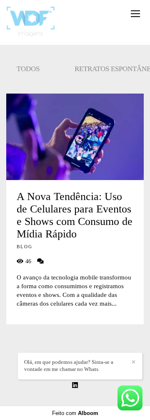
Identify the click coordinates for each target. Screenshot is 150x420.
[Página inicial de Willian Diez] (30, 22)
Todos (28, 69)
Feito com (75, 413)
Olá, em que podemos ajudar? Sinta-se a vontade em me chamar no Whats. (68, 365)
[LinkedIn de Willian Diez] (75, 385)
